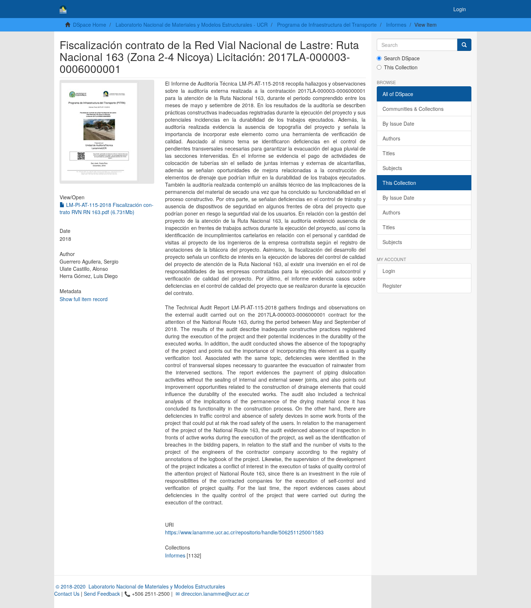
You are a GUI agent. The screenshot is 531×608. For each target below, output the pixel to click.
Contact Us (66, 593)
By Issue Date (398, 123)
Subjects (392, 167)
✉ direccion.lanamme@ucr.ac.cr (211, 593)
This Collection (401, 67)
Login (389, 270)
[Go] (464, 45)
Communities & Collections (413, 108)
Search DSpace (402, 58)
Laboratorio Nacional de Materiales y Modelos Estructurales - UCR (192, 24)
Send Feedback (102, 593)
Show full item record (84, 299)
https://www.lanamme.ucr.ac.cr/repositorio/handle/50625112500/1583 (244, 532)
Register (392, 285)
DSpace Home (89, 24)
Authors (391, 138)
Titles (389, 153)
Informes (396, 24)
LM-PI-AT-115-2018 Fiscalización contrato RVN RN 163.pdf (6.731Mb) (107, 208)
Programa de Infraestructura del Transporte (327, 24)
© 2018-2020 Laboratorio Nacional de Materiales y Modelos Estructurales (139, 586)
